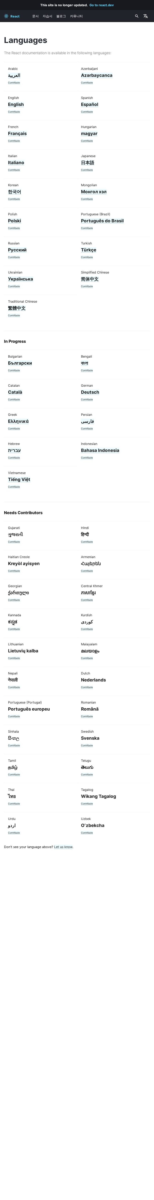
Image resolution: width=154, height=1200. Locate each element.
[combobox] (136, 16)
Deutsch (90, 392)
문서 (35, 16)
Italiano (16, 162)
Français (17, 133)
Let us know (63, 847)
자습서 (47, 16)
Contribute (14, 82)
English (16, 104)
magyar (89, 133)
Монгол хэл (93, 191)
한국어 (14, 191)
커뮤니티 (76, 16)
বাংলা (84, 363)
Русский (17, 249)
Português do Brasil (102, 220)
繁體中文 (17, 308)
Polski (14, 220)
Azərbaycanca (96, 75)
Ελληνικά (18, 421)
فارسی (87, 421)
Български (20, 363)
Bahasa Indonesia (100, 450)
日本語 (87, 162)
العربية (14, 75)
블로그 (61, 16)
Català (15, 392)
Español (89, 104)
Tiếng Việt (19, 479)
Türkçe (88, 249)
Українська (20, 279)
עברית (14, 450)
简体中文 (90, 279)
